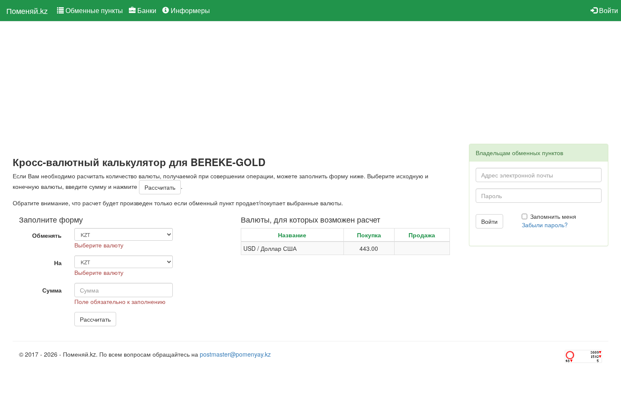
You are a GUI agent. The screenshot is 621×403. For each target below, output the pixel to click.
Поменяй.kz (27, 10)
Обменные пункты (93, 10)
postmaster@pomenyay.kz (235, 354)
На (58, 262)
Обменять (47, 235)
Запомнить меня (553, 216)
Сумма (52, 290)
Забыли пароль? (545, 224)
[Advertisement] (234, 89)
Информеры (189, 10)
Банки (146, 10)
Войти (607, 10)
